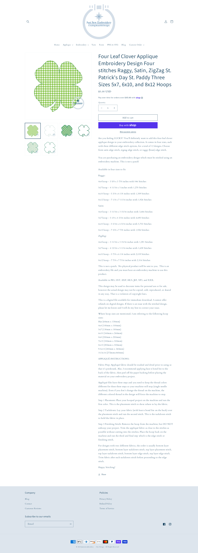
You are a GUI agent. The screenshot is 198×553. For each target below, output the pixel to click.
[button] (28, 22)
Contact (28, 503)
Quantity (101, 102)
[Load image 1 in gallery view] (33, 131)
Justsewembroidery (87, 547)
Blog (27, 499)
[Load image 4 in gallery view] (84, 131)
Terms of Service (107, 508)
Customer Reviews (33, 508)
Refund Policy (106, 503)
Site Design (100, 547)
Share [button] (103, 474)
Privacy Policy (106, 499)
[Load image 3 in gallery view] (67, 131)
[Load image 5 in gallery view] (33, 148)
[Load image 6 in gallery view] (50, 148)
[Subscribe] (70, 524)
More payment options (128, 132)
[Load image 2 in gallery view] (50, 131)
